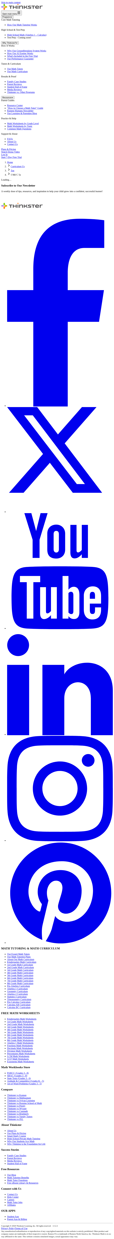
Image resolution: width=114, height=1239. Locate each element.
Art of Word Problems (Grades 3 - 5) (24, 1083)
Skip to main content (10, 2)
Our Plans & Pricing (16, 1133)
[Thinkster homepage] (22, 9)
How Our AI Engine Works (20, 53)
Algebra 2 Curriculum (17, 994)
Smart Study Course (16, 1136)
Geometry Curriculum (17, 991)
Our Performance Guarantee (20, 58)
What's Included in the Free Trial (22, 56)
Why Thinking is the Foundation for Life (26, 1144)
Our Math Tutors (15, 69)
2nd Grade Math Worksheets (20, 1024)
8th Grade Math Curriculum (20, 983)
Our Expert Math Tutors (18, 954)
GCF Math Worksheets (18, 1059)
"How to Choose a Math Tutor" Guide (25, 108)
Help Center (13, 1197)
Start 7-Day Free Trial (11, 157)
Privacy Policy (8, 1228)
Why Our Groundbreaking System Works (26, 50)
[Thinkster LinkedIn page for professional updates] (60, 734)
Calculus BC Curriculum (18, 1007)
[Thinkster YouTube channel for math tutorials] (60, 628)
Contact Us (12, 144)
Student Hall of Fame (17, 87)
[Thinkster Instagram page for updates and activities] (60, 840)
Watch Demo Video (10, 152)
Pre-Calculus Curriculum (18, 1002)
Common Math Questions (19, 129)
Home (10, 162)
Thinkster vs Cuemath (17, 1111)
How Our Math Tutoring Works (22, 25)
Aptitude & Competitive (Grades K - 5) (25, 1081)
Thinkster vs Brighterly (18, 1114)
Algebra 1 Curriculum (17, 988)
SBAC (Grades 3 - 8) (17, 1075)
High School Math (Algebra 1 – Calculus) (26, 35)
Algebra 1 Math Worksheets (20, 1043)
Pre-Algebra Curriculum (18, 986)
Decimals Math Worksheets (20, 1048)
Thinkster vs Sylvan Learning (21, 1100)
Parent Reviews (14, 84)
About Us (11, 141)
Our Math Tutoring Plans (19, 956)
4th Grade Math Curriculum (20, 972)
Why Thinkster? (9, 43)
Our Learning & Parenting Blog (22, 113)
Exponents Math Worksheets (20, 1061)
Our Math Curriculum (17, 71)
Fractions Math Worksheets (20, 1045)
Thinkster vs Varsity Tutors (19, 1116)
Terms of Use (21, 1228)
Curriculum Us (18, 166)
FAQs (10, 139)
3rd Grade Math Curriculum (20, 970)
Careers (10, 1199)
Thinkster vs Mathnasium (19, 1098)
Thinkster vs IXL (15, 1119)
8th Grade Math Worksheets (20, 1040)
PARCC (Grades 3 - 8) (18, 1073)
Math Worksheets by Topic (19, 126)
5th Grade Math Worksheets (20, 1032)
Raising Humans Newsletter (20, 110)
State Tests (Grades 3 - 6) (19, 1078)
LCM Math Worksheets (18, 1056)
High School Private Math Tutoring (23, 1138)
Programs (6, 17)
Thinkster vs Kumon (16, 1095)
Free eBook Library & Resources (22, 1183)
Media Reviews (14, 89)
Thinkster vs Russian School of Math (24, 1103)
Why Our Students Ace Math (20, 1141)
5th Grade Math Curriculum (20, 975)
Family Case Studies (16, 81)
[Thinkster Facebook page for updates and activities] (60, 405)
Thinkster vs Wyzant (16, 1108)
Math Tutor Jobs (14, 1202)
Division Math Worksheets (19, 1051)
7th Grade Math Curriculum (20, 980)
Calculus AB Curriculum (18, 1004)
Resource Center (15, 105)
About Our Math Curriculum (20, 959)
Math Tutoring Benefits (18, 1177)
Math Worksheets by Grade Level (23, 123)
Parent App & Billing (17, 1219)
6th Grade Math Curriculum (20, 978)
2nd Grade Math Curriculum (20, 967)
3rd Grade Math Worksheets (20, 1027)
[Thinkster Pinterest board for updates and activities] (60, 942)
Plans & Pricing (8, 149)
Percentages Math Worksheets (21, 1053)
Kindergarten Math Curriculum (21, 962)
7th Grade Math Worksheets (20, 1037)
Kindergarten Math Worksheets (21, 1019)
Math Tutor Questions (17, 1180)
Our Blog (11, 1175)
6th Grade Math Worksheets (20, 1035)
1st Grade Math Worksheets (20, 1021)
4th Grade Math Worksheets (20, 1029)
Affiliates (11, 1205)
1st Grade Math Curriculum (20, 964)
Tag (12, 170)
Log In (4, 154)
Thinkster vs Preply (16, 1106)
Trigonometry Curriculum (19, 999)
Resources (7, 97)
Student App (13, 1216)
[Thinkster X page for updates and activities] (60, 511)
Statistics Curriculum (17, 996)
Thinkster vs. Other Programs (21, 92)
